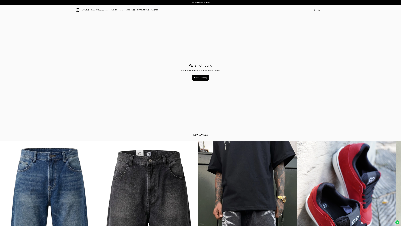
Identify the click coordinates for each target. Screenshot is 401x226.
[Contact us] (397, 222)
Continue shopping (200, 78)
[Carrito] (323, 10)
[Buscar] (314, 10)
